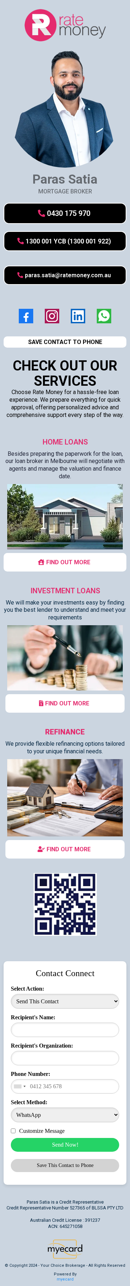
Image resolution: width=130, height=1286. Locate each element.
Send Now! (65, 1145)
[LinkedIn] (78, 316)
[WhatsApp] (104, 316)
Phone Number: (30, 1074)
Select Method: (29, 1102)
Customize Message (42, 1131)
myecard (65, 1279)
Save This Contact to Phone (65, 1165)
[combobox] (19, 1086)
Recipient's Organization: (42, 1046)
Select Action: (27, 989)
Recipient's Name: (33, 1017)
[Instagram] (52, 316)
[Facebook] (26, 316)
